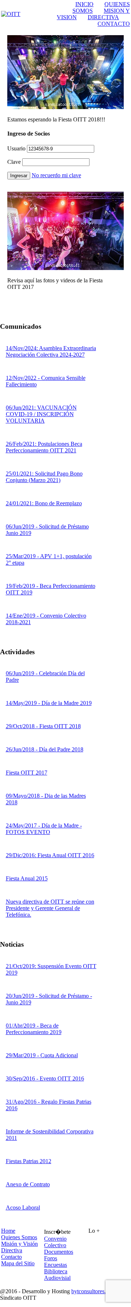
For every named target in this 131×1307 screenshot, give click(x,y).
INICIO (84, 4)
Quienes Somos (19, 1237)
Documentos (58, 1252)
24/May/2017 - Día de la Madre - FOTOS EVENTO (44, 828)
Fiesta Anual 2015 (27, 878)
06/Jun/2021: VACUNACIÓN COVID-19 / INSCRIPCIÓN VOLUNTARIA (41, 414)
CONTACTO (114, 24)
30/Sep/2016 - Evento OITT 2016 (45, 1078)
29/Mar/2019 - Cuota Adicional (42, 1055)
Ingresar (18, 175)
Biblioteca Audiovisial (57, 1274)
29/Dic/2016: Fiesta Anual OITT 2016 (50, 855)
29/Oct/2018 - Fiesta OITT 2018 (43, 726)
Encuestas (55, 1265)
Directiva (11, 1250)
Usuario (16, 148)
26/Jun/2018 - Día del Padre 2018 (44, 749)
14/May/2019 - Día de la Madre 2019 (49, 703)
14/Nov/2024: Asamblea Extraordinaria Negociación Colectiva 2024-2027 (51, 351)
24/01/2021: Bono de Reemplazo (44, 503)
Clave (14, 162)
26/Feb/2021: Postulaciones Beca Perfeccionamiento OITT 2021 (44, 447)
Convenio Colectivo (55, 1242)
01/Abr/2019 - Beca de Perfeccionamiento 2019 (33, 1028)
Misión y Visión (19, 1244)
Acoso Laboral (23, 1207)
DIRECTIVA (103, 17)
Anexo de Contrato (28, 1184)
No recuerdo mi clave (56, 175)
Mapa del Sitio (18, 1263)
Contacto (11, 1257)
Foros (50, 1258)
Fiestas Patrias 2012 (28, 1161)
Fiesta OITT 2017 (26, 772)
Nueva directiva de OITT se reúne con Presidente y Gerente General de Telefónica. (50, 908)
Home (8, 1231)
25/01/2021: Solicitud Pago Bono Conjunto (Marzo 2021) (44, 476)
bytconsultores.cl (90, 1291)
